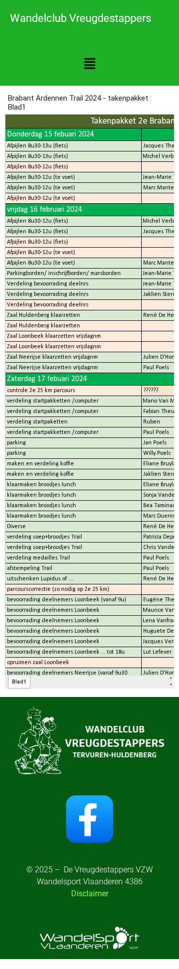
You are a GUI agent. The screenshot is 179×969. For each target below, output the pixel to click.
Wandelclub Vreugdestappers (80, 18)
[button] (89, 64)
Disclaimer (89, 893)
